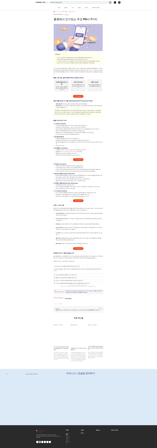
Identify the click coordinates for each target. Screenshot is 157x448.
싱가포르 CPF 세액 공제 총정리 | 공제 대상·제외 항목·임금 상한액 (95, 348)
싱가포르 (68, 437)
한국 (67, 442)
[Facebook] (37, 442)
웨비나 (86, 7)
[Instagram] (47, 442)
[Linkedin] (50, 442)
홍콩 (67, 435)
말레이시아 (68, 441)
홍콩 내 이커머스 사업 (90, 70)
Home (59, 7)
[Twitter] (45, 442)
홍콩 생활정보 (65, 11)
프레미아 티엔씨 (95, 7)
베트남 (67, 438)
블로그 (66, 7)
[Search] (110, 2)
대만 (67, 439)
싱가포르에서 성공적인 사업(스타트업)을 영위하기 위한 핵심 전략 (61, 348)
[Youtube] (42, 442)
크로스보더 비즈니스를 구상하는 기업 (69, 151)
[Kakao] (40, 442)
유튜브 (79, 7)
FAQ (73, 7)
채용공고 (98, 430)
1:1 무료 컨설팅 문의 (78, 96)
